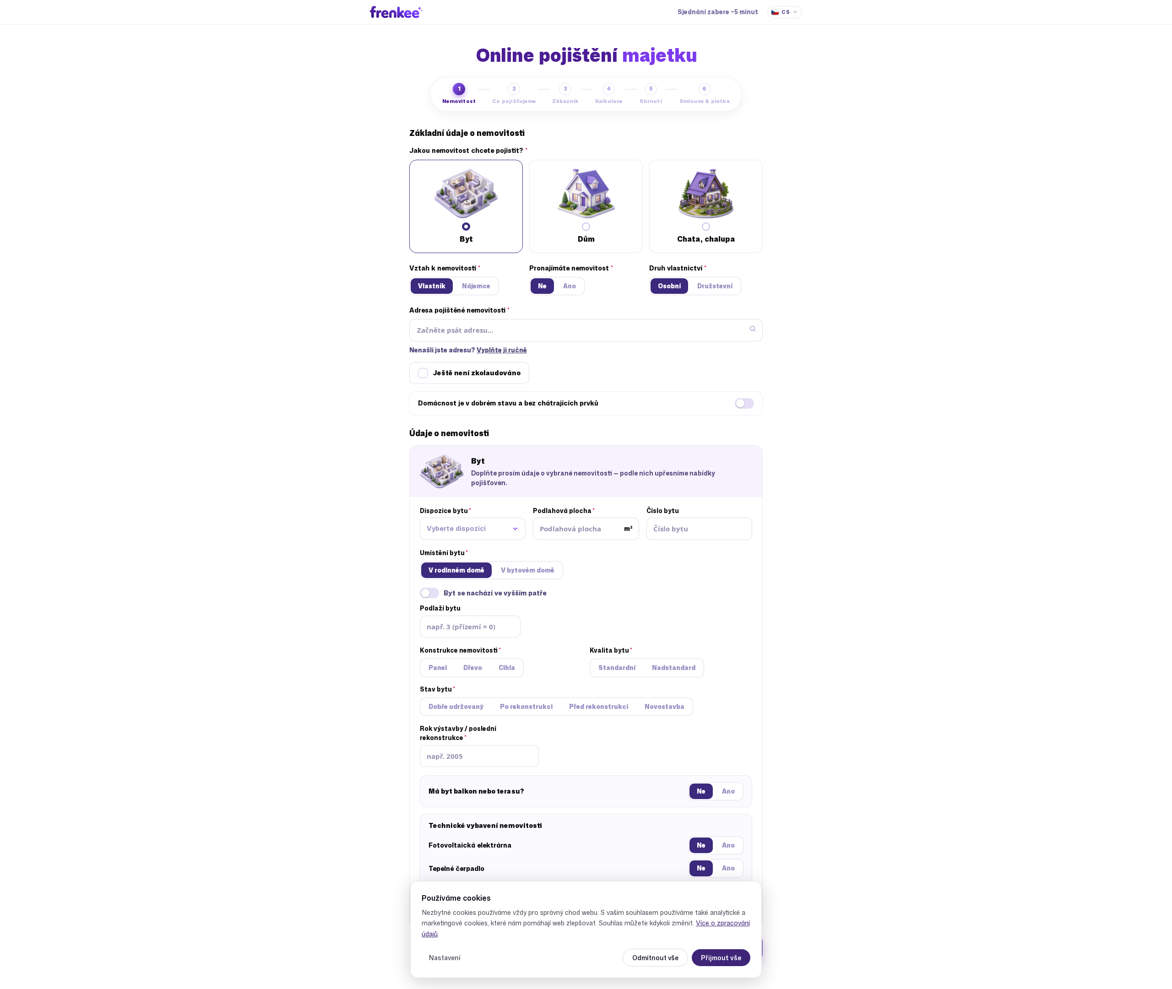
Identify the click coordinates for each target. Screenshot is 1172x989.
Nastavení (445, 957)
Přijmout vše (721, 957)
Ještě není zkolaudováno (477, 373)
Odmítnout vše (655, 957)
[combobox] (473, 529)
